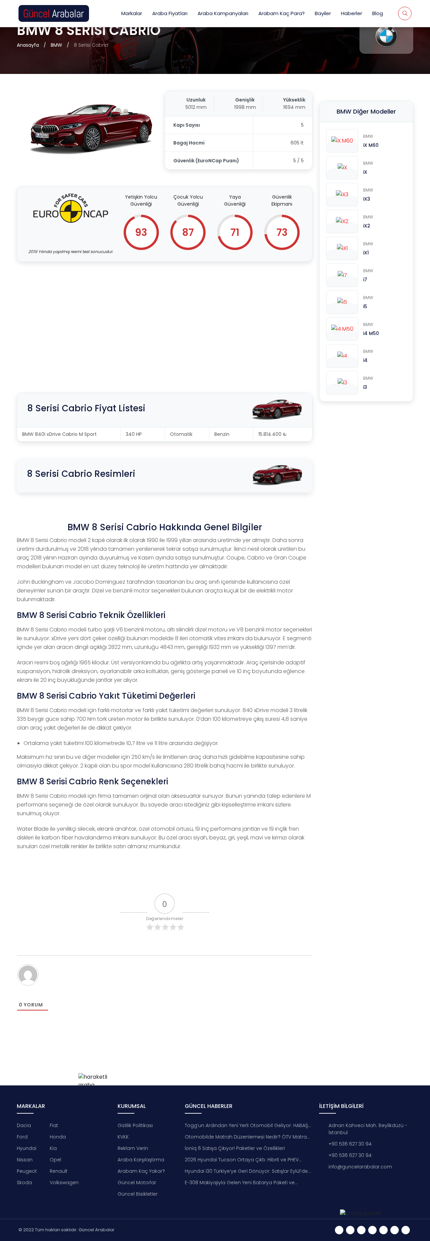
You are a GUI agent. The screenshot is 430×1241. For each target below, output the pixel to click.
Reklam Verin (133, 1148)
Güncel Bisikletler (138, 1194)
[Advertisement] (164, 319)
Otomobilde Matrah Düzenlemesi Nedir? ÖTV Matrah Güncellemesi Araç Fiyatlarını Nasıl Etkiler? (247, 1137)
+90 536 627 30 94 (350, 1144)
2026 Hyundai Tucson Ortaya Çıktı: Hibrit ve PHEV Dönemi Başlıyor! (242, 1159)
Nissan (25, 1159)
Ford (22, 1136)
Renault (59, 1171)
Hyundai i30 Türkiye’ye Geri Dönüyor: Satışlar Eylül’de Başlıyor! (246, 1171)
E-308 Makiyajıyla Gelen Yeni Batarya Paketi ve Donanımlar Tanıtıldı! (240, 1182)
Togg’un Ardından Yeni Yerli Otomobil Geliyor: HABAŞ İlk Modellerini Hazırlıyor (246, 1125)
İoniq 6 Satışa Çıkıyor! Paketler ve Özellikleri (235, 1148)
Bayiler (323, 13)
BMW (56, 45)
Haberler (351, 13)
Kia (53, 1148)
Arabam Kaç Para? (281, 13)
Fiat (54, 1125)
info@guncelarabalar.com (360, 1166)
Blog (377, 13)
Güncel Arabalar (97, 1230)
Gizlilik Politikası (135, 1125)
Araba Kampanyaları (223, 13)
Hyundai (26, 1148)
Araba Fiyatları (169, 13)
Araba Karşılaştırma (141, 1159)
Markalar (131, 13)
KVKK (123, 1136)
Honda (58, 1136)
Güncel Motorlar (137, 1182)
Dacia (24, 1125)
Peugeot (27, 1171)
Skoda (24, 1182)
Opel (55, 1159)
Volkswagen (64, 1182)
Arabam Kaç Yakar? (141, 1171)
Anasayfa (28, 45)
